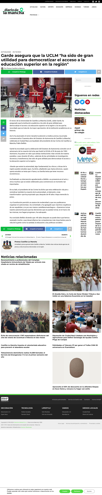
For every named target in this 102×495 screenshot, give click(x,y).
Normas (80, 1)
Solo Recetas (46, 412)
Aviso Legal (61, 423)
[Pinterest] (99, 1)
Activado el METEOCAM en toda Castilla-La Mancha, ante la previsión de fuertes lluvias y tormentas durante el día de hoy (86, 224)
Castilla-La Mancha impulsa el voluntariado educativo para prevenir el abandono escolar (23, 346)
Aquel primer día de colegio (79, 130)
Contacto (86, 1)
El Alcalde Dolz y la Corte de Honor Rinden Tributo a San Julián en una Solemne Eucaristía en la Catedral (76, 295)
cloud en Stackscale (26, 427)
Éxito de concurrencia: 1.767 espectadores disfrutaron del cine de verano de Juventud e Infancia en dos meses (25, 337)
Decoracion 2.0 (5, 412)
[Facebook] (93, 1)
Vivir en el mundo (47, 414)
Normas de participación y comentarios (76, 423)
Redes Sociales (26, 412)
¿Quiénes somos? (49, 1)
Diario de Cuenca (88, 414)
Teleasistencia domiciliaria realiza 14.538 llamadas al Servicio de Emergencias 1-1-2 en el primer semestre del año (24, 355)
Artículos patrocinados (59, 399)
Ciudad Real (86, 412)
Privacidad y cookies (94, 423)
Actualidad (6, 52)
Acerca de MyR (96, 399)
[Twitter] (96, 1)
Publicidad (73, 1)
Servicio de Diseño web (75, 399)
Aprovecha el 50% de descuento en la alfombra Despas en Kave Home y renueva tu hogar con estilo (75, 388)
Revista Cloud (25, 414)
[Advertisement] (51, 34)
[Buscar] (98, 80)
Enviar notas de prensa (62, 1)
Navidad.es (65, 414)
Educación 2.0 (66, 412)
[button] (38, 15)
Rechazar (77, 491)
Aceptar (64, 491)
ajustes (9, 493)
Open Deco (4, 414)
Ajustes (89, 491)
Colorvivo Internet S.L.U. (20, 422)
